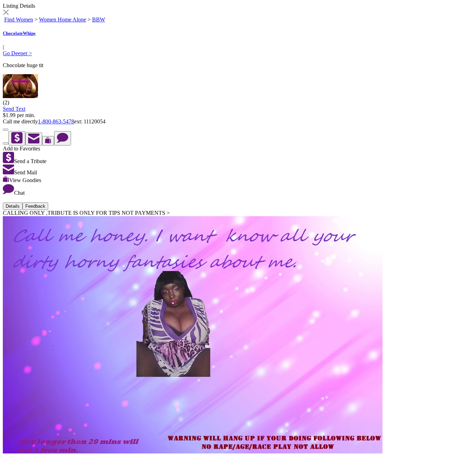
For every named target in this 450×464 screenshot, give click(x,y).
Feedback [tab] (35, 206)
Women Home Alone (62, 19)
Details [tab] (13, 206)
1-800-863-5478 (56, 121)
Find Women (18, 19)
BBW (98, 19)
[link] (6, 13)
